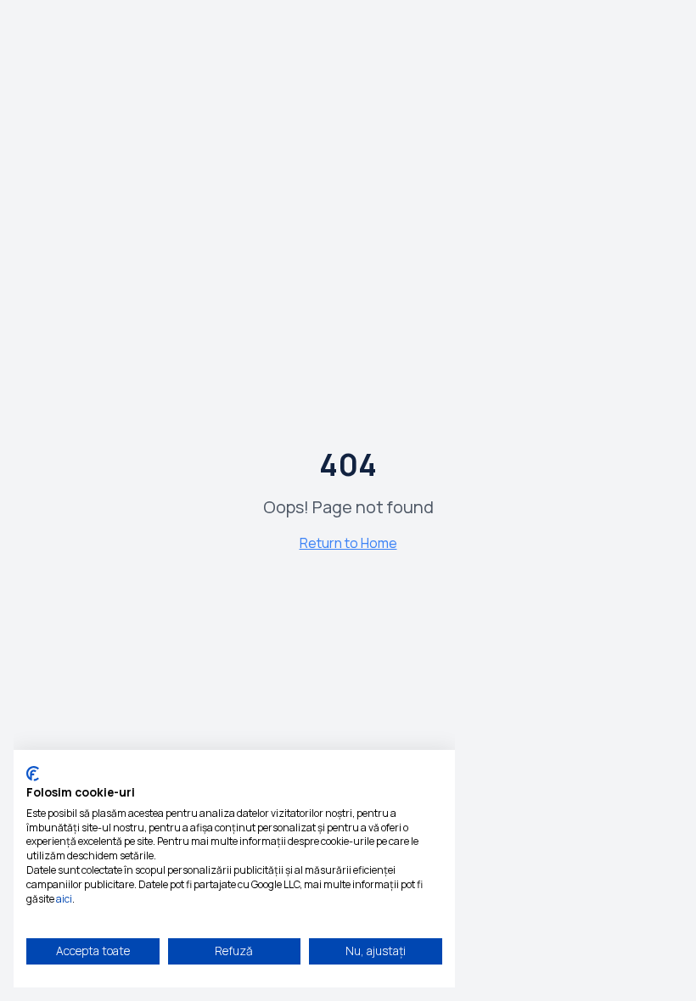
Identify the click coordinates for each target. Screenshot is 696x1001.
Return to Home (348, 543)
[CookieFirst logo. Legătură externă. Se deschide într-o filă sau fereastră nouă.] (32, 773)
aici (64, 899)
